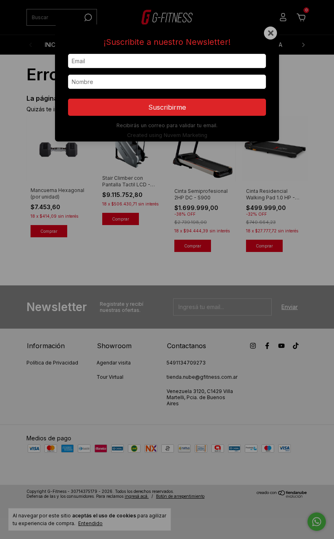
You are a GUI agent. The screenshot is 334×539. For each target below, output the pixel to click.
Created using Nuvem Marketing (167, 135)
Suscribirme (167, 107)
